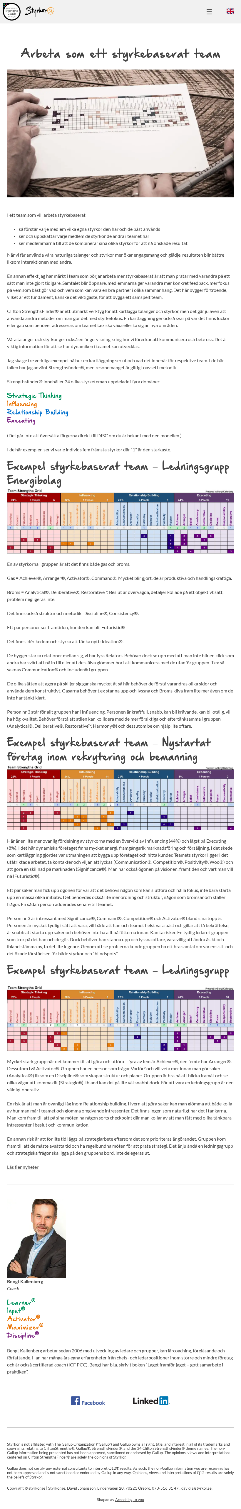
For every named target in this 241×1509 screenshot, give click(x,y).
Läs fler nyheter (23, 1167)
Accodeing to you (129, 1499)
